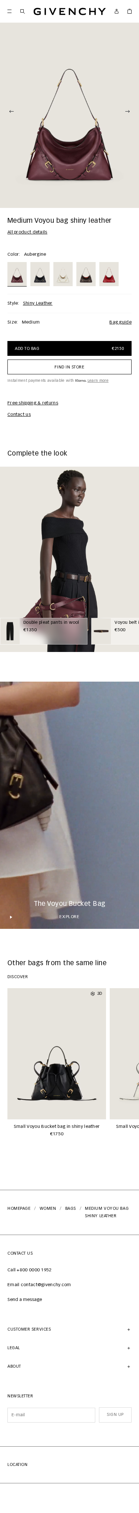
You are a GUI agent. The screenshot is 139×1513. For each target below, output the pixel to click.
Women (48, 1208)
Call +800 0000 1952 (29, 1270)
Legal (13, 1348)
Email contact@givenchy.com (39, 1285)
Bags (70, 1208)
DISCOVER (17, 977)
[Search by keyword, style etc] (22, 11)
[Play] (11, 917)
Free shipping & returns (32, 403)
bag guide (120, 322)
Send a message (24, 1300)
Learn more (98, 381)
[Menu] (9, 11)
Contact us (19, 415)
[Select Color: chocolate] (86, 274)
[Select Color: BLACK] (40, 274)
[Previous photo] (11, 111)
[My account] (116, 11)
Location (17, 1465)
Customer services (29, 1329)
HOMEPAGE (18, 1208)
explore (69, 917)
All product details (27, 232)
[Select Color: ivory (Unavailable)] (63, 274)
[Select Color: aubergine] (17, 274)
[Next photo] (127, 111)
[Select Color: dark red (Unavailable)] (109, 274)
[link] (129, 11)
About (14, 1366)
